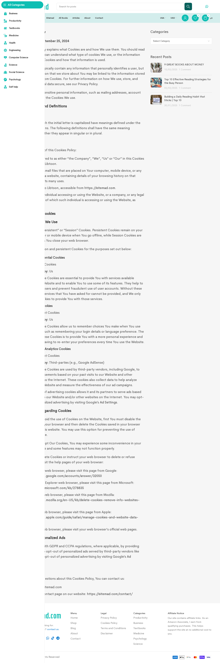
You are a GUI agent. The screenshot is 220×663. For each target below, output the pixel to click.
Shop (74, 623)
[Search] (188, 6)
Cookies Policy (109, 623)
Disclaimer (107, 633)
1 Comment (185, 69)
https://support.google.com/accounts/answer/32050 (61, 476)
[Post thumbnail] (156, 68)
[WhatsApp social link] (47, 638)
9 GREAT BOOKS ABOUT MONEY (184, 64)
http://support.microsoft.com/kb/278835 (52, 488)
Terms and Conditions (113, 628)
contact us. (53, 629)
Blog (73, 628)
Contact (76, 638)
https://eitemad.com (99, 188)
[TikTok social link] (52, 638)
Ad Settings (108, 402)
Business (138, 623)
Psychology (140, 638)
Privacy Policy (109, 617)
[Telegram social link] (58, 638)
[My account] (185, 18)
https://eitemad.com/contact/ (110, 594)
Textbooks (139, 628)
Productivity (140, 617)
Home (74, 617)
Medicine (138, 633)
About (74, 633)
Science (138, 644)
